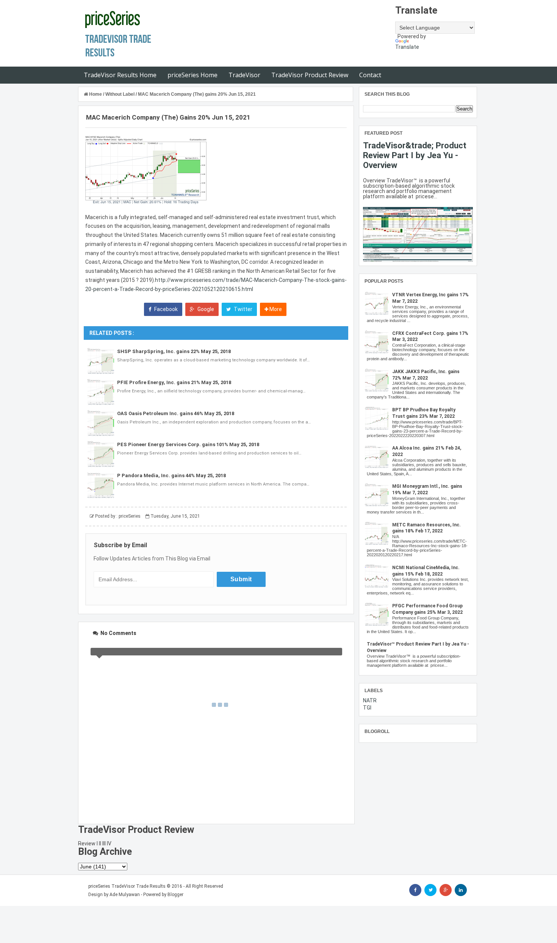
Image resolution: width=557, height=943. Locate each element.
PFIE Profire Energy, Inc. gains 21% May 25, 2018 (174, 382)
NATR (370, 700)
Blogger (175, 894)
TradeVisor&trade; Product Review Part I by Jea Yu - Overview (414, 155)
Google (205, 309)
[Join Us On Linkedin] (461, 890)
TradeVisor (244, 75)
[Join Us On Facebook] (415, 890)
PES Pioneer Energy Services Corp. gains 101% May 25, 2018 (188, 444)
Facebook (165, 309)
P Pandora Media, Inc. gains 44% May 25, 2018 (171, 475)
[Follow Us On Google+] (446, 890)
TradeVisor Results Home (120, 75)
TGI (367, 708)
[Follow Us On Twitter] (430, 890)
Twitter (242, 309)
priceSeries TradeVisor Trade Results (127, 886)
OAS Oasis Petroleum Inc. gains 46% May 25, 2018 (175, 413)
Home (95, 94)
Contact (370, 75)
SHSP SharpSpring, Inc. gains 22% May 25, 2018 (174, 351)
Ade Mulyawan (125, 894)
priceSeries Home (192, 75)
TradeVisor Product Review (309, 75)
